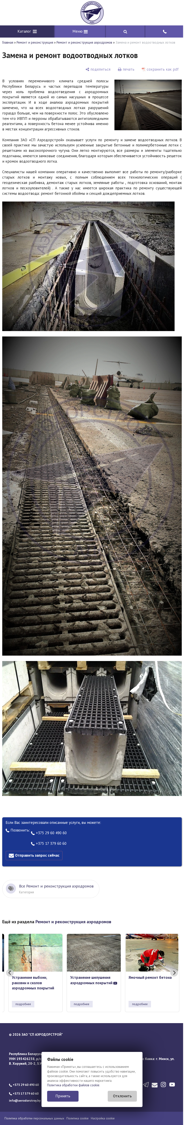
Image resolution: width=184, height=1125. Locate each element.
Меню (76, 31)
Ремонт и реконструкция (35, 42)
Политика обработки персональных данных (34, 1115)
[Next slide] (171, 969)
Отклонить (120, 1096)
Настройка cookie (103, 1115)
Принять (61, 1096)
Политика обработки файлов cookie (72, 1085)
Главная (7, 42)
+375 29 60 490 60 (51, 829)
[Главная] (90, 12)
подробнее (23, 1001)
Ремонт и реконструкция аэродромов (84, 42)
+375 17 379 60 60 (50, 840)
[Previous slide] (10, 969)
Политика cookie (77, 1115)
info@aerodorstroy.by (25, 1097)
